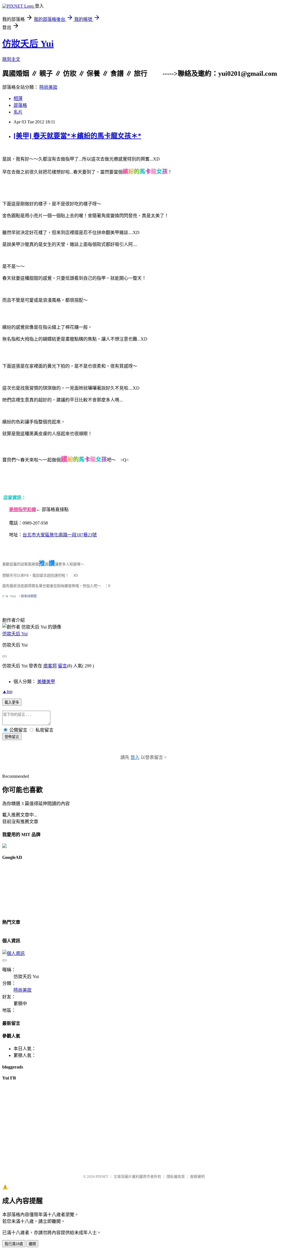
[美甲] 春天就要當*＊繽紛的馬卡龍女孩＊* (77, 135)
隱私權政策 (175, 1176)
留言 (62, 665)
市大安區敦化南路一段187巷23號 (62, 534)
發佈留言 (11, 737)
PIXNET (102, 1176)
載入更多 (11, 702)
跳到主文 (11, 59)
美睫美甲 (46, 681)
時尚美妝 (48, 87)
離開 (32, 1244)
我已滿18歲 (13, 1244)
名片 (18, 112)
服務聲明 (197, 1176)
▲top (7, 691)
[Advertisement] (27, 887)
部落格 (20, 105)
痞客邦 (50, 665)
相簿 (18, 98)
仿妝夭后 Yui (28, 44)
